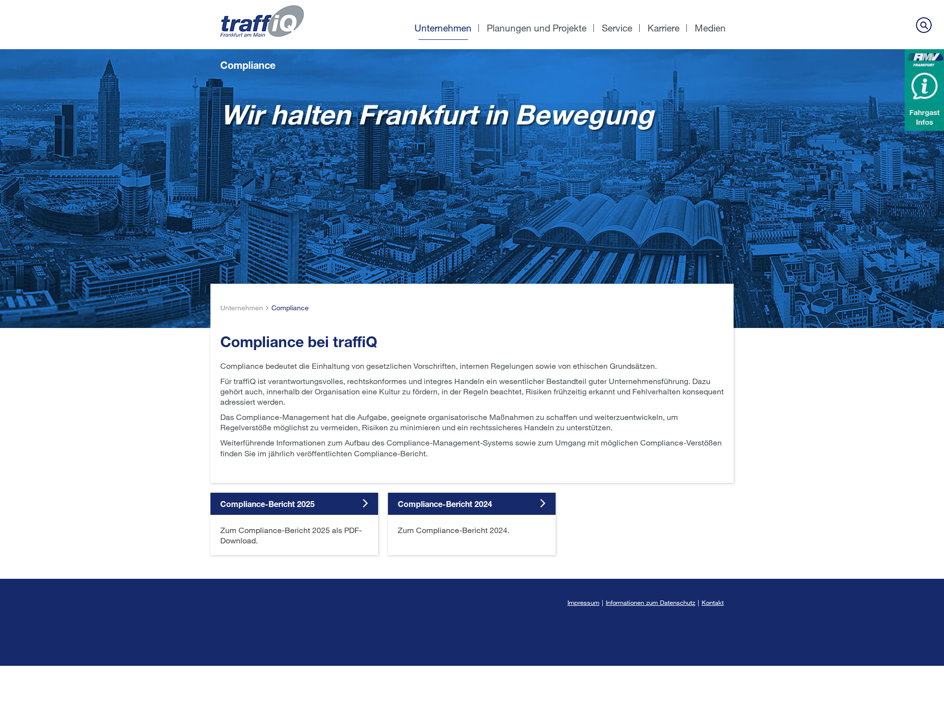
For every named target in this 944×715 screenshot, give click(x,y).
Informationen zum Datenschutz (650, 602)
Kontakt (713, 602)
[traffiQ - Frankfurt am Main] (289, 5)
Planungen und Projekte (537, 27)
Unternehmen (443, 27)
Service (617, 27)
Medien (710, 27)
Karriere (663, 27)
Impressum (583, 602)
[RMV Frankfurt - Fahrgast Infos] (924, 90)
